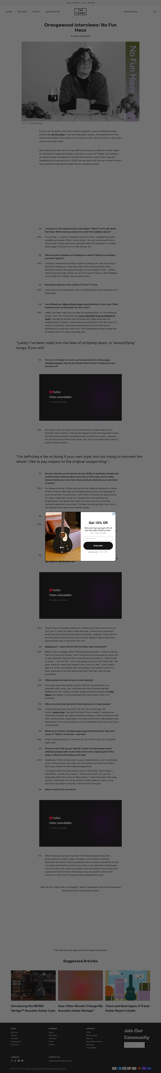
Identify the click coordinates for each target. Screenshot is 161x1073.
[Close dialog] (114, 514)
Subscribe (98, 546)
